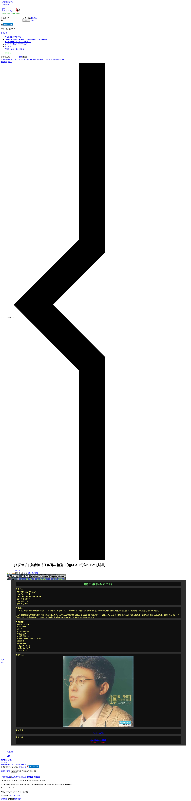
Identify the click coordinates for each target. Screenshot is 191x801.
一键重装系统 (5, 777)
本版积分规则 (5, 771)
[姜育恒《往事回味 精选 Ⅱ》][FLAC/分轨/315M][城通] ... (45, 59)
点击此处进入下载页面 (98, 740)
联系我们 (23, 777)
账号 (2, 18)
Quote (16, 764)
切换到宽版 (5, 4)
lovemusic (12, 573)
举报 (8, 756)
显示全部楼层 (33, 573)
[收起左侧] (59, 559)
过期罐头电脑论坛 (7, 2)
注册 (32, 20)
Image (8, 764)
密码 (2, 20)
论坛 (16, 59)
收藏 (8, 752)
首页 (13, 37)
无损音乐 (14, 49)
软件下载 (16, 44)
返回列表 (4, 62)
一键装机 (26, 39)
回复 (11, 752)
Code (20, 764)
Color (4, 764)
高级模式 (4, 762)
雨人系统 (18, 42)
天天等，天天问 (98, 733)
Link (12, 764)
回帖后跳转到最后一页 (28, 771)
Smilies (24, 764)
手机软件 (8, 46)
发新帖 (10, 62)
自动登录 (27, 18)
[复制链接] (17, 570)
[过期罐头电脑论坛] (11, 13)
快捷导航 (4, 33)
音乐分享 (22, 59)
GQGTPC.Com (15, 795)
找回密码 (34, 18)
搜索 (20, 57)
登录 (20, 767)
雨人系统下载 (15, 777)
